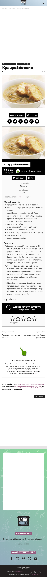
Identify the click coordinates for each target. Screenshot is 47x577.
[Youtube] (35, 559)
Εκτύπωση (33, 115)
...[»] (35, 373)
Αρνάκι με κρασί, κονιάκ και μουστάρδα (34, 336)
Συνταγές (12, 9)
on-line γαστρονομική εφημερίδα (27, 387)
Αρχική (4, 9)
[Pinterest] (23, 559)
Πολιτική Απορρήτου (23, 568)
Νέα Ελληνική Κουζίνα (23, 64)
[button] (4, 3)
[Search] (44, 3)
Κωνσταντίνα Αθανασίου (9, 64)
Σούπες (19, 197)
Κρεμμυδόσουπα (17, 68)
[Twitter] (29, 559)
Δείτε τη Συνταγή (18, 115)
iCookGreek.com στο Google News (30, 384)
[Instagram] (17, 559)
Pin (31, 178)
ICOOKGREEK (19, 572)
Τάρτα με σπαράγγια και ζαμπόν (11, 336)
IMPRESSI (35, 574)
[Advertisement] (23, 427)
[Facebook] (11, 559)
